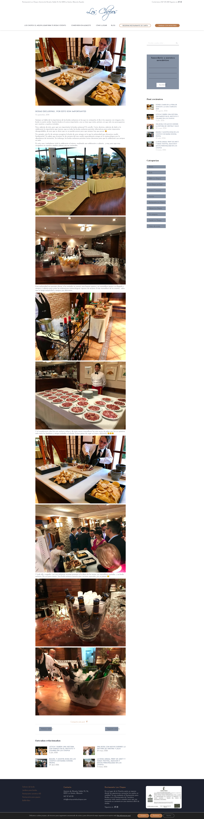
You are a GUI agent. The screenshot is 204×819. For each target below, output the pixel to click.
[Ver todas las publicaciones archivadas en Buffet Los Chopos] (163, 177)
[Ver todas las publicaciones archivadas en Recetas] (163, 195)
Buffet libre (26, 800)
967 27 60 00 (68, 796)
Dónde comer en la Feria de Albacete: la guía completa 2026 (166, 107)
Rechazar (156, 815)
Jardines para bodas (29, 790)
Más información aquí (124, 815)
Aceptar (143, 815)
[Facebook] (87, 722)
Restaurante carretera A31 (31, 794)
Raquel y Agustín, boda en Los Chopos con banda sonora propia (62, 761)
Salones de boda (28, 787)
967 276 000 (165, 2)
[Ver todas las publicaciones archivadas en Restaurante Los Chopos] (163, 201)
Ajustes (168, 815)
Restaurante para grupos (31, 797)
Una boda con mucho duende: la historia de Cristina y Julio (111, 748)
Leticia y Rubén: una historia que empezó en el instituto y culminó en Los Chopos (62, 749)
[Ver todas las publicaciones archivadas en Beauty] (163, 165)
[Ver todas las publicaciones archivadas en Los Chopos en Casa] (163, 183)
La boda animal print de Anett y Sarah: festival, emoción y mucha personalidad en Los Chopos (111, 762)
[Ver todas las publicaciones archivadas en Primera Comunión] (163, 189)
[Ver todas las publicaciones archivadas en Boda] (163, 171)
